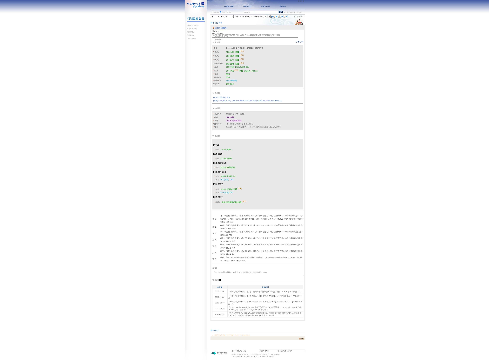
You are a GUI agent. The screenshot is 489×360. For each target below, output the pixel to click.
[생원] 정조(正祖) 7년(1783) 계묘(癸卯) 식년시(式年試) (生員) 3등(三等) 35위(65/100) (247, 100)
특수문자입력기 (289, 12)
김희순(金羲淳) (299, 17)
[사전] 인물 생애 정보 (221, 97)
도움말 (299, 12)
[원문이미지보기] (221, 36)
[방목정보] (218, 39)
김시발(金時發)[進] (228, 167)
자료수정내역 (217, 33)
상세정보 (215, 31)
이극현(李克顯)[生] (228, 176)
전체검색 (247, 12)
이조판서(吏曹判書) (234, 120)
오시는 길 (301, 1)
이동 (268, 17)
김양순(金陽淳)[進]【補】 (232, 202)
